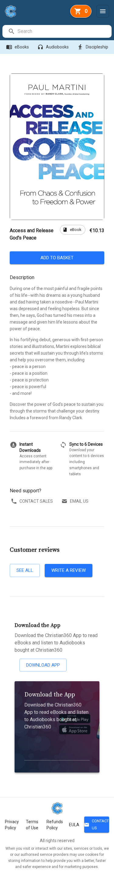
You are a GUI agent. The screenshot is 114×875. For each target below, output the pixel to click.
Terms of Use (32, 824)
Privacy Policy (12, 824)
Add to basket (57, 257)
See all (24, 570)
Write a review (68, 570)
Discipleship (92, 47)
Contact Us (96, 824)
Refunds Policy (55, 824)
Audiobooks (53, 47)
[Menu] (102, 11)
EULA (74, 824)
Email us (79, 501)
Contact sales (36, 501)
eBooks (17, 47)
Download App (43, 665)
